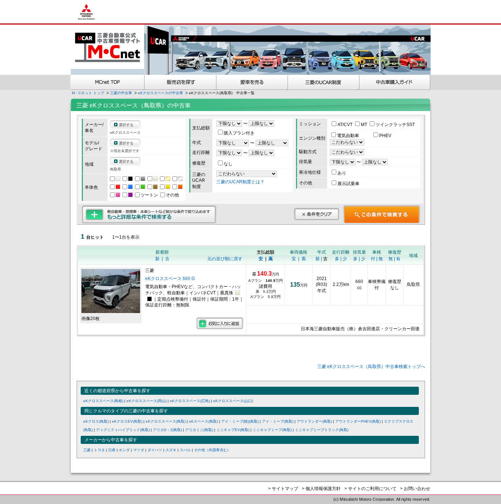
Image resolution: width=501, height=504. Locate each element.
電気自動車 (348, 135)
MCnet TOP (107, 82)
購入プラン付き (239, 133)
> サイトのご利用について (370, 488)
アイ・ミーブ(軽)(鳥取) (240, 421)
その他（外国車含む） (212, 450)
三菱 (87, 450)
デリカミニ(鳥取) (199, 430)
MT (364, 124)
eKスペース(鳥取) (203, 421)
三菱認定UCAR (323, 82)
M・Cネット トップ (88, 93)
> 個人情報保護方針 (321, 488)
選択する (126, 125)
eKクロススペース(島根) (103, 401)
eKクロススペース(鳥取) (166, 421)
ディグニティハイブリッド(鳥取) (123, 430)
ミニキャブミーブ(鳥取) (272, 430)
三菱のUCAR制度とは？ (240, 181)
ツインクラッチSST (395, 124)
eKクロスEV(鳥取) (127, 421)
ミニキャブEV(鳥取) (232, 430)
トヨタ (99, 450)
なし (228, 163)
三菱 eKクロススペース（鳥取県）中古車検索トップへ (371, 366)
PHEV (385, 135)
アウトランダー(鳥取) (314, 421)
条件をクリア (316, 214)
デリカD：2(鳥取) (167, 430)
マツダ (138, 450)
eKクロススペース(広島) (190, 401)
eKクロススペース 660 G (170, 278)
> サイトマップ (283, 488)
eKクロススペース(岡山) (147, 401)
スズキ (170, 450)
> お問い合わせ (415, 488)
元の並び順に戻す (224, 258)
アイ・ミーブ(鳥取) (277, 421)
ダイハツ (154, 450)
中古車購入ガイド (395, 82)
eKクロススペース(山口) (233, 401)
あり (341, 173)
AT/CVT (345, 124)
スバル (185, 450)
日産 (112, 450)
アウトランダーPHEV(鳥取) (358, 421)
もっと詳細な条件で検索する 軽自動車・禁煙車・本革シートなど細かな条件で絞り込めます (149, 214)
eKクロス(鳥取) (96, 421)
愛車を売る (252, 82)
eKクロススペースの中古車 (160, 93)
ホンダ (124, 450)
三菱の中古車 (121, 93)
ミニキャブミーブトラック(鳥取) (321, 430)
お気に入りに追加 (220, 323)
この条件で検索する (381, 214)
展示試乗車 (348, 183)
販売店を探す (180, 82)
